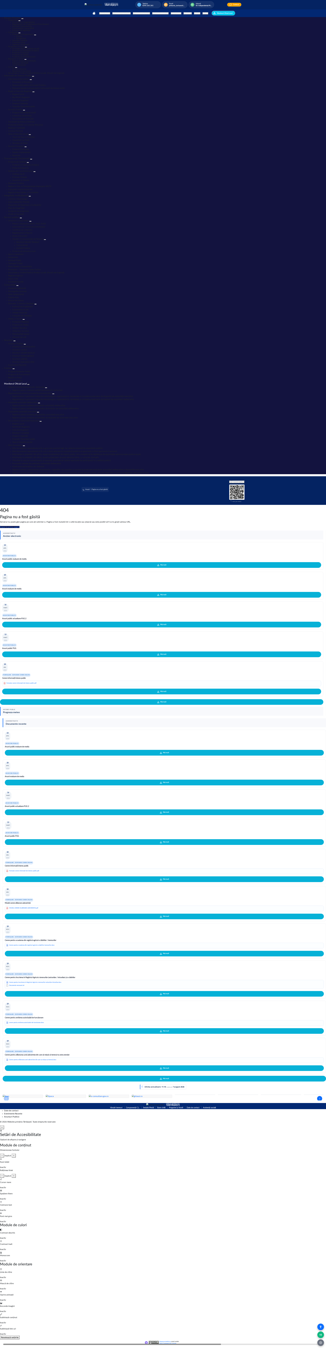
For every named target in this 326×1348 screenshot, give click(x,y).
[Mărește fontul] (14, 1155)
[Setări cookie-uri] (320, 1342)
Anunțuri (197, 13)
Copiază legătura (238, 482)
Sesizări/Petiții (148, 1108)
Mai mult (163, 565)
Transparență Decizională (141, 13)
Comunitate (188, 13)
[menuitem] (12, 18)
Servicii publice (176, 13)
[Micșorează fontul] (2, 1155)
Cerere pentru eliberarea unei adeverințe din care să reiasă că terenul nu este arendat (37, 1055)
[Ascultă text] (320, 1334)
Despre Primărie (104, 13)
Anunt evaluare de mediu (12, 589)
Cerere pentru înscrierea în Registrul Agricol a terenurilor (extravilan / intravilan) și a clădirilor (40, 977)
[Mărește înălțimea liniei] (14, 1176)
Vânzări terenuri (116, 1108)
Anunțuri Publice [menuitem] (11, 1117)
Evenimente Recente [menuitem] (13, 1114)
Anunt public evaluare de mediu (14, 559)
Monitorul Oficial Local (225, 13)
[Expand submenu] (22, 18)
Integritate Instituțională (160, 13)
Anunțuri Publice (9, 555)
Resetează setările (9, 1337)
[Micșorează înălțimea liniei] (2, 1176)
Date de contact (193, 1108)
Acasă (87, 489)
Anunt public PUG (9, 648)
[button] (319, 1098)
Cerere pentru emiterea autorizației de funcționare (24, 1018)
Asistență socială (209, 1108)
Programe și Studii (176, 1108)
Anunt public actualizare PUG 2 (14, 619)
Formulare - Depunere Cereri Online (16, 675)
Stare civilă (161, 1108)
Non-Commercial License (167, 1343)
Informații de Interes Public (122, 13)
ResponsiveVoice (165, 1341)
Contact (205, 13)
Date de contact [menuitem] (11, 1111)
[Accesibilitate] (320, 1327)
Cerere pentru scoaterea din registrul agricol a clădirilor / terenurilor (30, 940)
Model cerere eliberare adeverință (18, 903)
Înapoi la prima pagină (9, 527)
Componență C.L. (132, 1108)
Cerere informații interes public (14, 678)
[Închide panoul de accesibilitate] (2, 1127)
